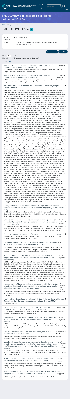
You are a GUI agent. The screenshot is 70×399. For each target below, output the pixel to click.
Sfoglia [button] (41, 8)
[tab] (6, 61)
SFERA (4, 25)
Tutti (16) (62, 52)
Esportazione (51, 52)
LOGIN (66, 9)
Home (41, 4)
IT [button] (64, 3)
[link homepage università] (19, 6)
